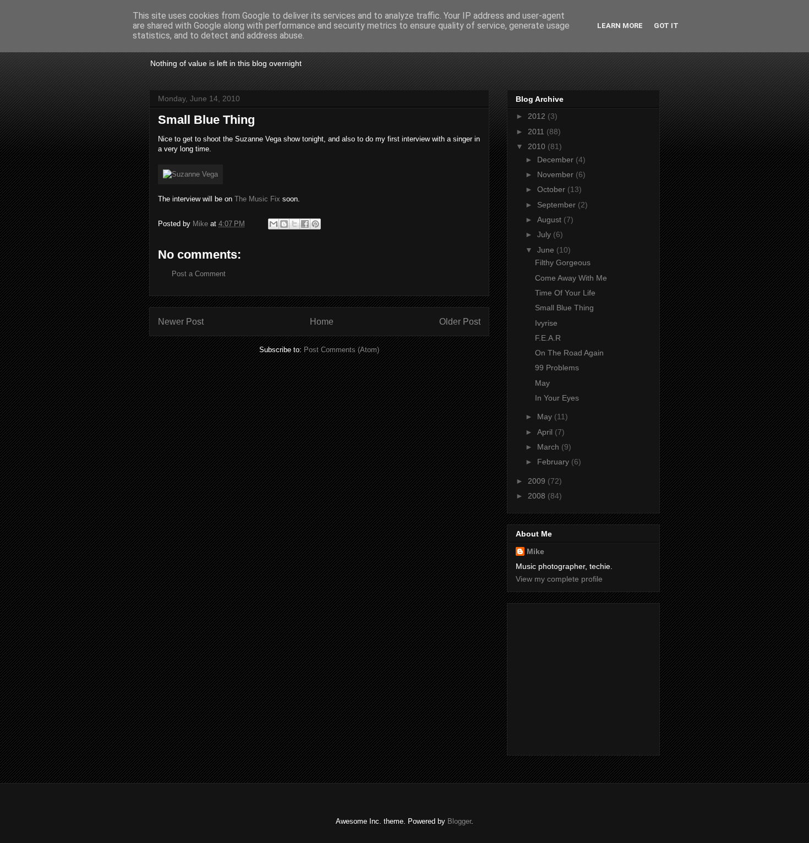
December (556, 159)
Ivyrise (546, 323)
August (550, 219)
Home (322, 321)
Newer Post (181, 321)
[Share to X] (294, 223)
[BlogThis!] (283, 223)
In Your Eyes (557, 397)
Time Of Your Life (565, 292)
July (545, 234)
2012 (538, 116)
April (546, 432)
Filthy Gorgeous (563, 262)
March (549, 446)
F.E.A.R (548, 337)
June (546, 249)
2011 (537, 131)
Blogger (459, 821)
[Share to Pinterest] (315, 223)
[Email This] (273, 223)
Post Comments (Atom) (341, 350)
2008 (538, 495)
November (556, 174)
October (552, 189)
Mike (535, 551)
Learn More (620, 25)
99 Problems (557, 367)
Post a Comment (199, 274)
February (554, 461)
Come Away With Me (571, 277)
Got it (666, 25)
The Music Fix (257, 199)
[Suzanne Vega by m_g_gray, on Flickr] (190, 174)
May (542, 383)
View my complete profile (559, 578)
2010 (538, 146)
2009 (538, 481)
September (557, 204)
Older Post (459, 321)
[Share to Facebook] (304, 223)
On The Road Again (569, 352)
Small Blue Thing (564, 307)
